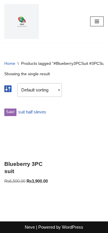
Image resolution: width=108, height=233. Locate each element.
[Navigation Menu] (97, 21)
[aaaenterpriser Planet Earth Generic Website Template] (21, 21)
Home (9, 63)
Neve (30, 227)
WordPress (72, 227)
